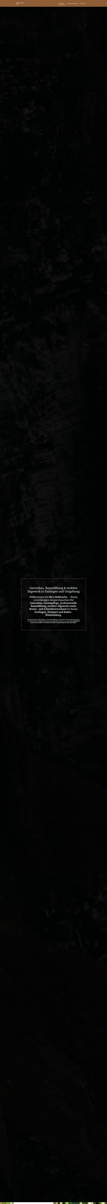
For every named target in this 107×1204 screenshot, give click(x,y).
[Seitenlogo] (20, 3)
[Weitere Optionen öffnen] (88, 3)
